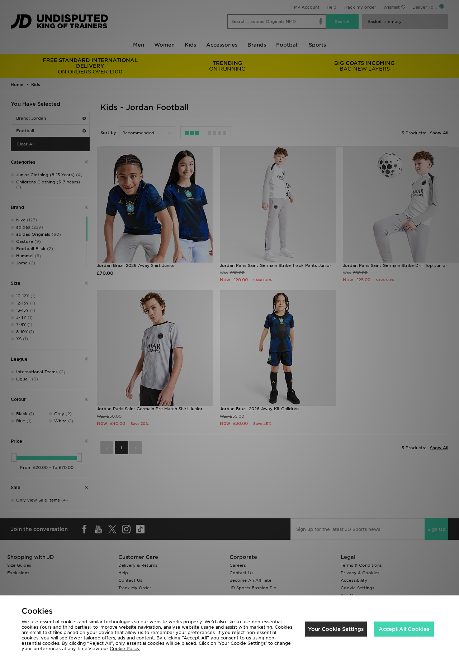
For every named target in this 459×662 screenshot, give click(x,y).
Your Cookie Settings (336, 629)
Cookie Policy (125, 648)
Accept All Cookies (404, 629)
